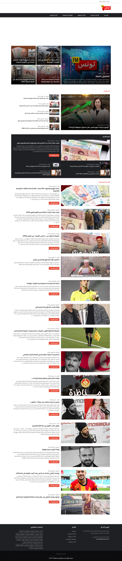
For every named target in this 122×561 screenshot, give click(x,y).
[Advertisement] (41, 8)
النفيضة (40, 537)
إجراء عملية (39, 531)
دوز (17, 537)
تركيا (30, 537)
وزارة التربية (19, 545)
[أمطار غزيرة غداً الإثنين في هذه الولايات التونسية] (48, 55)
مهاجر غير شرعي (28, 545)
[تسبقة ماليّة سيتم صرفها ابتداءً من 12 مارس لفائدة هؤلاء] (35, 105)
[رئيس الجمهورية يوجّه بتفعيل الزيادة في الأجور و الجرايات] (23, 55)
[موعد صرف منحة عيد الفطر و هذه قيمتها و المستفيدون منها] (35, 120)
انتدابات (34, 537)
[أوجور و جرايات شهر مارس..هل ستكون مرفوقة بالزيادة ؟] (85, 112)
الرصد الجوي (39, 534)
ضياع (32, 540)
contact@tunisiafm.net (102, 539)
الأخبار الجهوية (82, 15)
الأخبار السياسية (95, 15)
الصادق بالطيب (30, 534)
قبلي (24, 542)
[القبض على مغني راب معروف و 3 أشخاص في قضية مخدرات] (85, 165)
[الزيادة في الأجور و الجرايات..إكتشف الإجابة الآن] (35, 112)
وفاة (31, 548)
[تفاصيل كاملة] (86, 65)
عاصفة (19, 540)
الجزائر (21, 531)
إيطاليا (32, 531)
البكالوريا (27, 531)
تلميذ (20, 537)
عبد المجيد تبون (38, 542)
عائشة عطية (25, 540)
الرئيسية (106, 15)
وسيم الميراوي (38, 548)
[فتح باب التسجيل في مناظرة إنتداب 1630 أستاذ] (85, 173)
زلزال (41, 540)
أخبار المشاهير (54, 15)
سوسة (36, 540)
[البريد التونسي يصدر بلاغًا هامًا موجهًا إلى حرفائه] (36, 165)
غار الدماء (29, 542)
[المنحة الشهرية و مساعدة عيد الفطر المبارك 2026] (23, 74)
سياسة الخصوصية (61, 554)
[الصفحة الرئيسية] (106, 8)
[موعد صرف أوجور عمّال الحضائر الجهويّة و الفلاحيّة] (35, 97)
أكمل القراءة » (54, 155)
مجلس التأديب (38, 545)
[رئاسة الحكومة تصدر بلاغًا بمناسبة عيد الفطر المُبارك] (48, 74)
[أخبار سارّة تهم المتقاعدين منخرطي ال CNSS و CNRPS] (35, 127)
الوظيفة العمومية (67, 15)
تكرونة (25, 537)
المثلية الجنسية (20, 534)
